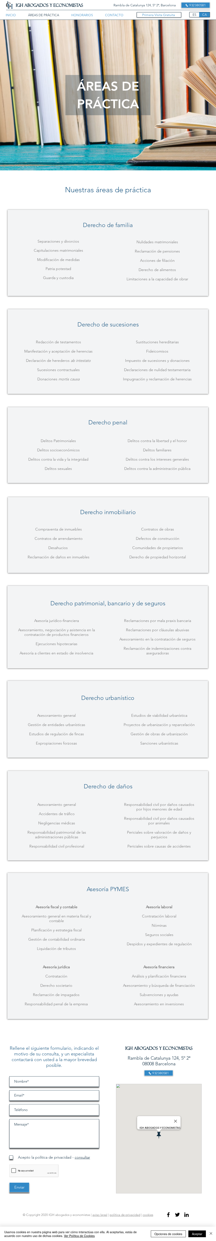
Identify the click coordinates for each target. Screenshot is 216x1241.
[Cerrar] (210, 1234)
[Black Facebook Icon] (168, 1215)
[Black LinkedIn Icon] (186, 1215)
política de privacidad (125, 1215)
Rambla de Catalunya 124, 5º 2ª (159, 1058)
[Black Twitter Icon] (177, 1215)
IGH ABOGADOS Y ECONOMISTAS (49, 5)
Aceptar (197, 1234)
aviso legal (99, 1215)
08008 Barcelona (159, 1064)
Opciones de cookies (168, 1234)
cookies (148, 1215)
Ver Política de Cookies (79, 1236)
